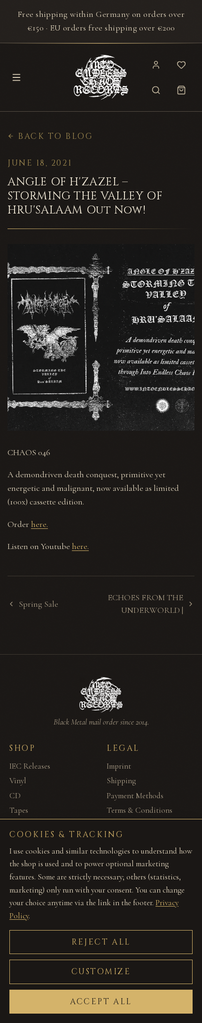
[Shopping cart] (181, 90)
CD (15, 796)
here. (39, 524)
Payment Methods (135, 796)
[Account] (156, 64)
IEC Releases (29, 766)
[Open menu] (16, 77)
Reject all (101, 942)
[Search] (156, 90)
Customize (101, 971)
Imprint (119, 766)
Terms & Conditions (139, 810)
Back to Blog (55, 136)
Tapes (18, 810)
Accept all (101, 1001)
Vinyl (17, 781)
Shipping (121, 781)
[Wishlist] (181, 64)
